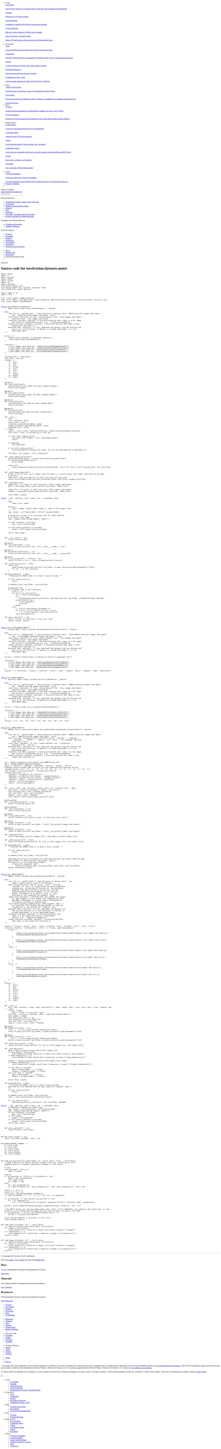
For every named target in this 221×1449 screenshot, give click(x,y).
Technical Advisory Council (20, 1442)
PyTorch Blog (15, 1421)
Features (9, 1309)
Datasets (9, 208)
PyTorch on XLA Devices (15, 247)
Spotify (8, 1348)
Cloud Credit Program (18, 1440)
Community (14, 1396)
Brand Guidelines (12, 1329)
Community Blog (16, 1423)
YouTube (9, 1340)
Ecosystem (9, 1311)
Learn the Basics (16, 1386)
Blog (7, 1313)
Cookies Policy (201, 1372)
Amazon (9, 1354)
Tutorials (9, 1321)
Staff (12, 1444)
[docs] (3, 307)
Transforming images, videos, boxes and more (22, 202)
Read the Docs (39, 1260)
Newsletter (14, 1432)
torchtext (9, 238)
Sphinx (11, 1260)
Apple (8, 1350)
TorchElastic (10, 242)
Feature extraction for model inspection (20, 216)
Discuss (8, 1325)
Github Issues (10, 1327)
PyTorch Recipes (16, 1388)
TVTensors (10, 204)
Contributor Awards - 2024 (20, 1403)
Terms (8, 1358)
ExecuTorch (14, 1409)
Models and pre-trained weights (17, 206)
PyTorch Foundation (17, 1436)
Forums (13, 1398)
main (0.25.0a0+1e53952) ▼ (11, 192)
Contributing (10, 1315)
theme (22, 1260)
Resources (9, 1319)
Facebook (9, 1335)
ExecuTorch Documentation (20, 1411)
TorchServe (10, 245)
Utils (7, 210)
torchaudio (9, 236)
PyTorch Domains (16, 1417)
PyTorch (9, 234)
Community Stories (17, 1427)
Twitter (8, 1337)
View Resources (7, 1301)
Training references (12, 226)
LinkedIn (9, 1342)
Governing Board (16, 1438)
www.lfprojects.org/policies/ (141, 1368)
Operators (9, 212)
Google (8, 1352)
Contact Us (14, 1446)
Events (12, 1429)
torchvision (10, 240)
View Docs (5, 1274)
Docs (8, 250)
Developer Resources (18, 1400)
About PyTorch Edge (18, 1407)
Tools (12, 1394)
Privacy (8, 1362)
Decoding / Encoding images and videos (20, 214)
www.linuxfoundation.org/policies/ (168, 1366)
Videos (12, 1425)
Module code (10, 253)
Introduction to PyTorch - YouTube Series (25, 1390)
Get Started (10, 1307)
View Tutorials (6, 1287)
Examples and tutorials (14, 224)
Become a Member (12, 184)
